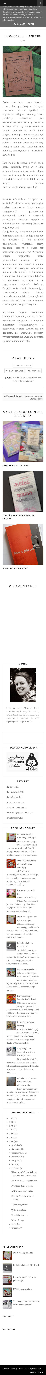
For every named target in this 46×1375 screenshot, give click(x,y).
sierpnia (15, 1160)
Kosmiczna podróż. (26, 890)
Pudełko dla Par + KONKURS (26, 1265)
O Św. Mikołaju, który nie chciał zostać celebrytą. (26, 864)
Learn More (19, 24)
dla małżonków (13, 802)
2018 (11, 1126)
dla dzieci (11, 787)
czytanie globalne (15, 807)
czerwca (15, 1168)
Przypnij (36, 371)
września (16, 1156)
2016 (11, 1133)
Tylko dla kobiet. (18, 1210)
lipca (14, 1164)
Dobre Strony (17, 1220)
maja (14, 1224)
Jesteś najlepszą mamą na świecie (19, 517)
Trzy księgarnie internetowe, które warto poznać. (26, 1052)
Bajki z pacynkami (19, 1205)
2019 (11, 1122)
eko (39, 378)
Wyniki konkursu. (19, 1215)
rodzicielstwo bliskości (23, 381)
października (18, 1153)
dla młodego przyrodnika (18, 812)
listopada (16, 1149)
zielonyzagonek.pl (27, 187)
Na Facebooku (23, 365)
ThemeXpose (22, 1368)
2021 (11, 1118)
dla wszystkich (30, 378)
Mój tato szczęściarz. (26, 969)
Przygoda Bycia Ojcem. (22, 1186)
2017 (11, 1129)
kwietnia (16, 1228)
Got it (31, 24)
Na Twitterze (16, 371)
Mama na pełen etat (15, 568)
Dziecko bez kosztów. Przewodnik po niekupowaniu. (27, 1081)
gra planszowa (13, 818)
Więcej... (28, 722)
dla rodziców (17, 378)
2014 (11, 1141)
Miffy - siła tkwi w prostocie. (24, 1180)
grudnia (15, 1145)
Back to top (36, 1372)
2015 (11, 1137)
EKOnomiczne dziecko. (22, 1191)
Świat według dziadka (27, 917)
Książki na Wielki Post (16, 465)
